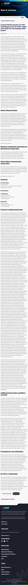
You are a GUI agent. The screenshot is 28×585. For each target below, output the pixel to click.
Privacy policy (4, 581)
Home (2, 17)
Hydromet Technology (6, 551)
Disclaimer (18, 581)
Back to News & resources (8, 20)
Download (16, 493)
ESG (2, 558)
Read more (4, 521)
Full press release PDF (6, 493)
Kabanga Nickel (5, 549)
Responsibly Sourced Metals (8, 554)
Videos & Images (5, 571)
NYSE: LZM (12, 0)
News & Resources (6, 567)
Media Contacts (5, 574)
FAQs (2, 569)
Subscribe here (5, 535)
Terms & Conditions (11, 581)
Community (4, 556)
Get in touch (4, 524)
